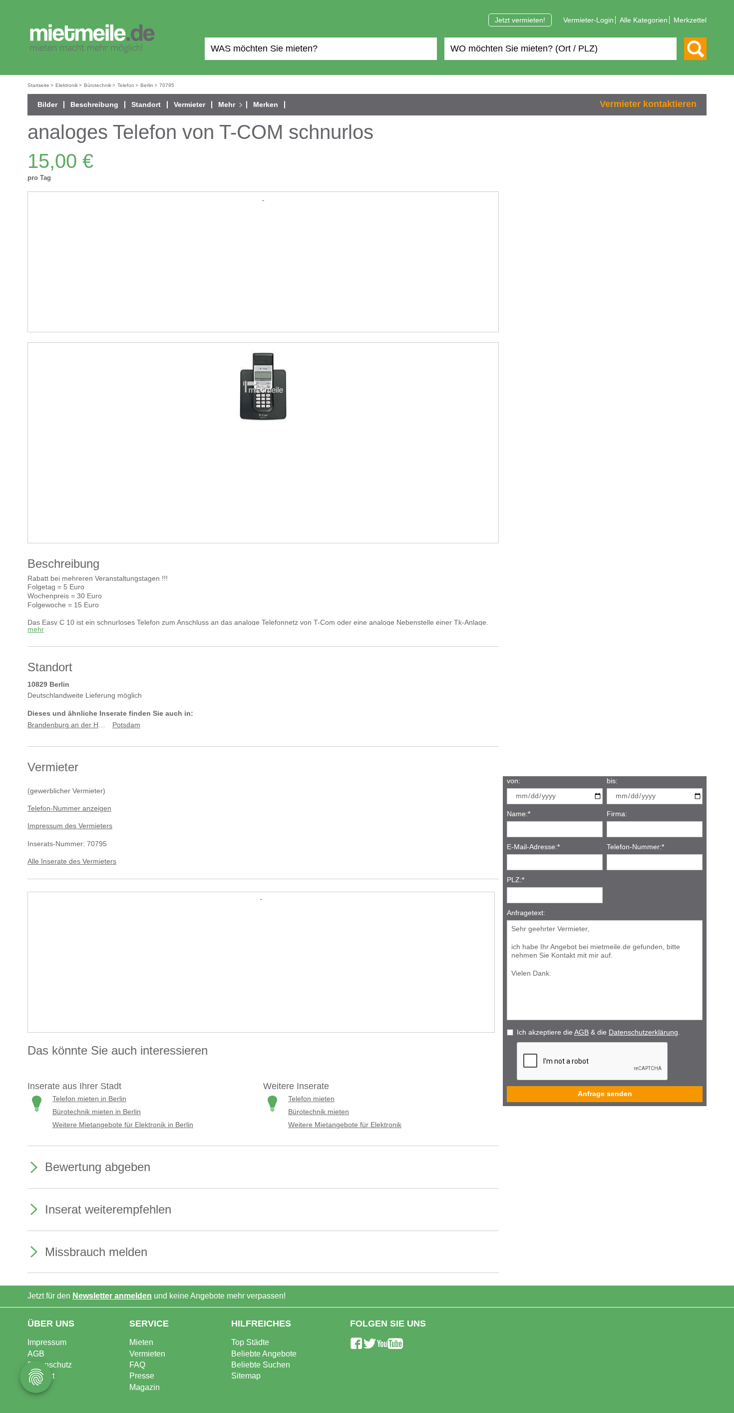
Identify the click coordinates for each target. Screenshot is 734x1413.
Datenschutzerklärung (643, 1032)
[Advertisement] (263, 273)
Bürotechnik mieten (318, 1112)
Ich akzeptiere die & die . (598, 1032)
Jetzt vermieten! (520, 20)
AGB (581, 1032)
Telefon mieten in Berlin (89, 1099)
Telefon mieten (311, 1099)
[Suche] (695, 48)
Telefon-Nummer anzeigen (69, 808)
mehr (35, 629)
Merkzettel (690, 20)
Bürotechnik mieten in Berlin (96, 1112)
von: (513, 781)
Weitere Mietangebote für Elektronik (344, 1125)
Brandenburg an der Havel (69, 725)
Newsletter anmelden (112, 1296)
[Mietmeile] (92, 38)
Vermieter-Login (588, 20)
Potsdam (126, 725)
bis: (612, 781)
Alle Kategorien (644, 20)
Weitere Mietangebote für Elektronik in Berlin (122, 1125)
